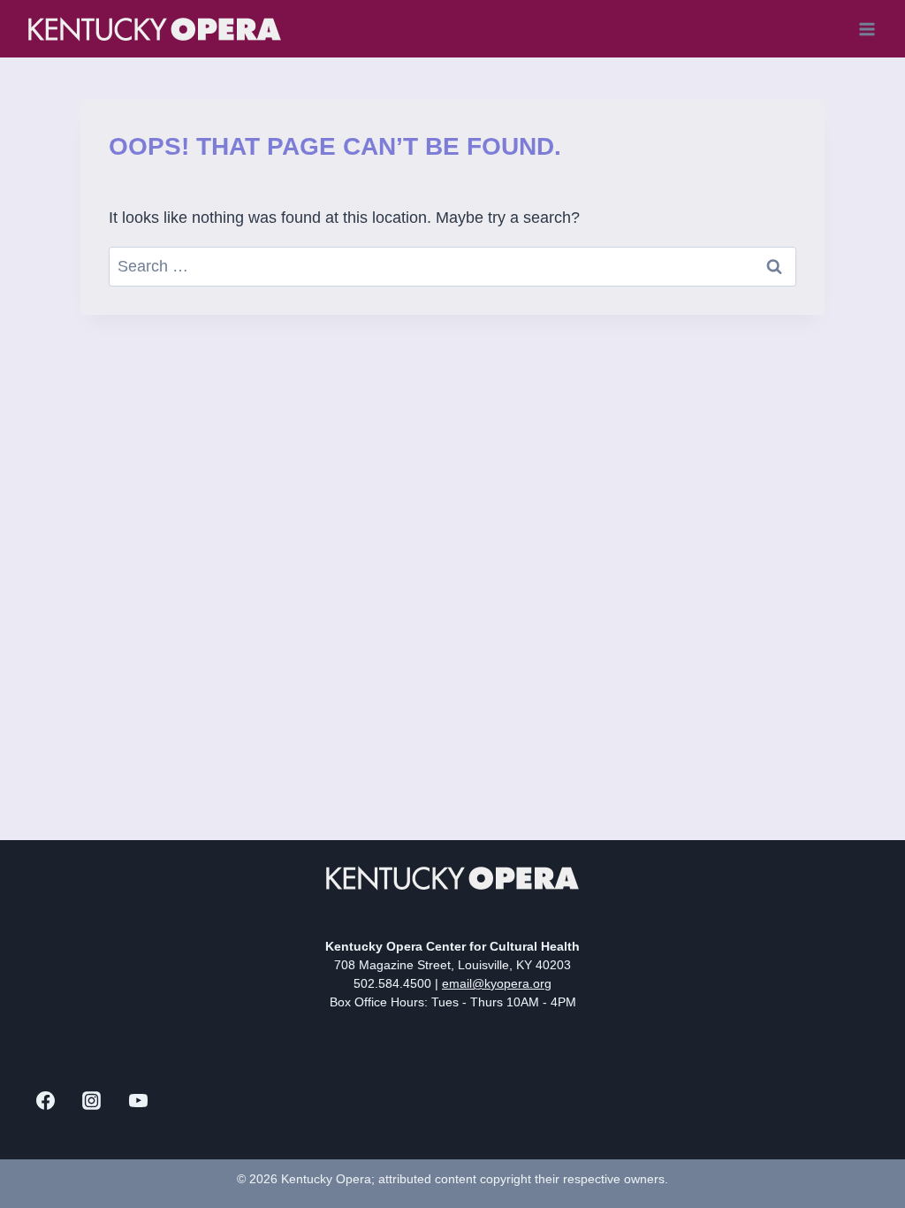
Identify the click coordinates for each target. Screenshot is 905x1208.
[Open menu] (866, 28)
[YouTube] (137, 1101)
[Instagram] (91, 1101)
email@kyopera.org (496, 983)
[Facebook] (45, 1101)
